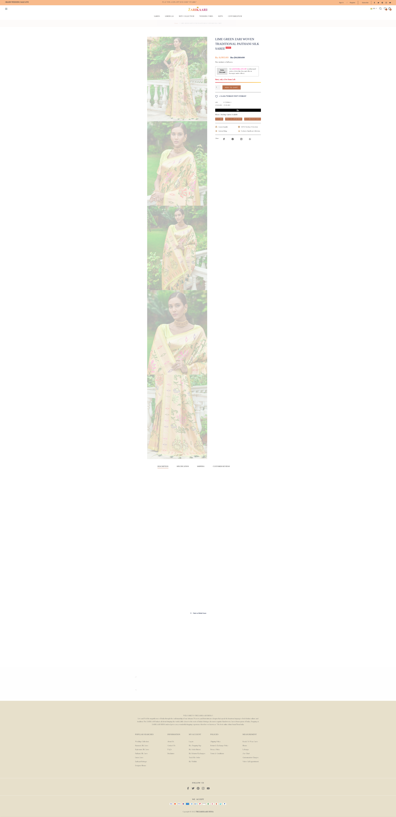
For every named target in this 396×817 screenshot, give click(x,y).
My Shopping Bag (195, 746)
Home (176, 23)
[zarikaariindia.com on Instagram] (386, 2)
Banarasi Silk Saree (141, 746)
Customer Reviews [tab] (221, 466)
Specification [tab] (183, 466)
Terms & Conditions (217, 753)
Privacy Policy (215, 749)
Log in (191, 742)
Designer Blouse (140, 766)
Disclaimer (170, 753)
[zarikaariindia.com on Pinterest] (382, 2)
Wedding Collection (142, 742)
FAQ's (169, 749)
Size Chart (246, 753)
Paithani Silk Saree (141, 753)
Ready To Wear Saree (250, 742)
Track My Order (194, 757)
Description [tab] (162, 466)
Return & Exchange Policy (219, 746)
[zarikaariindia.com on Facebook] (374, 2)
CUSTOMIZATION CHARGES (252, 119)
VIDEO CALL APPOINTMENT (234, 119)
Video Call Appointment (251, 762)
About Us (170, 742)
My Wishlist (193, 762)
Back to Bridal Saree (199, 613)
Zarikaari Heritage (141, 762)
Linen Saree (139, 757)
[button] (252, 87)
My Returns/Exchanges (197, 753)
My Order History (195, 749)
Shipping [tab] (201, 466)
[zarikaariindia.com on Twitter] (378, 2)
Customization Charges (250, 757)
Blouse (245, 746)
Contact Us (171, 746)
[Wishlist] (385, 8)
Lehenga (246, 749)
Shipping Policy (215, 742)
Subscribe (365, 2)
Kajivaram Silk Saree (142, 749)
